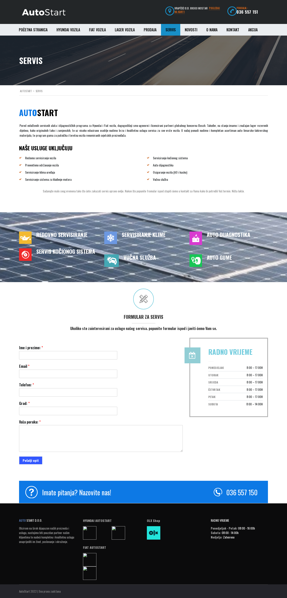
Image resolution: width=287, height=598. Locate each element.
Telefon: (26, 385)
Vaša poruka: (30, 422)
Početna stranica (33, 29)
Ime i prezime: (31, 347)
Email (24, 366)
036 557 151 (247, 12)
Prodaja (150, 29)
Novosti (191, 29)
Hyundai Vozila (68, 29)
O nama (211, 29)
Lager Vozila (125, 29)
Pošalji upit (31, 460)
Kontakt (232, 29)
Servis (170, 29)
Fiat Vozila (97, 29)
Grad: (24, 403)
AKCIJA (253, 29)
